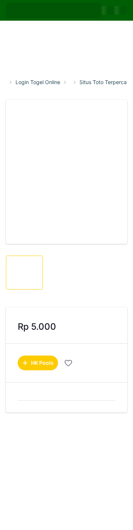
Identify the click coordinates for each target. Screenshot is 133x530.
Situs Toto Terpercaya (106, 82)
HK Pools (42, 363)
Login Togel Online (38, 82)
